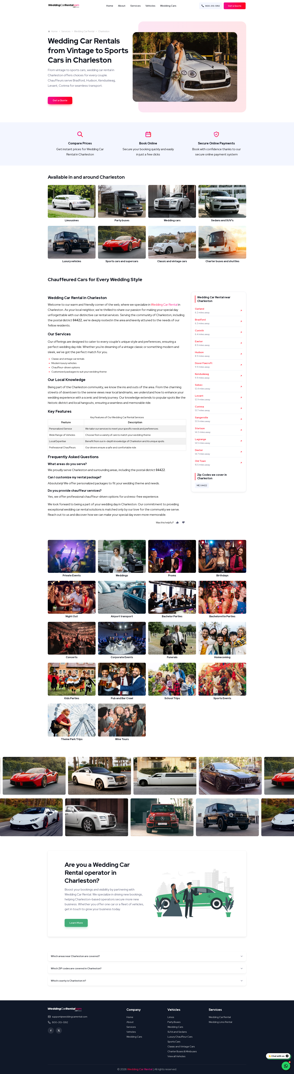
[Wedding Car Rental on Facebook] (51, 1030)
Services (135, 5)
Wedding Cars (168, 5)
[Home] (64, 6)
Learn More (76, 922)
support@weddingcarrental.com (69, 1016)
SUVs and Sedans (177, 1031)
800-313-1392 (212, 5)
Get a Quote (234, 5)
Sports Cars (174, 1041)
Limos (171, 1017)
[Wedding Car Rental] (64, 1009)
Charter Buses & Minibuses (182, 1051)
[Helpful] (177, 522)
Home (109, 5)
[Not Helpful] (183, 522)
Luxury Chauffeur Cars (180, 1036)
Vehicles (150, 5)
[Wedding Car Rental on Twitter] (59, 1030)
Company (133, 1010)
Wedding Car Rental (84, 31)
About (121, 5)
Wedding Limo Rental (220, 1022)
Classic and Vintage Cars (181, 1046)
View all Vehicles (176, 1056)
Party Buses (174, 1022)
